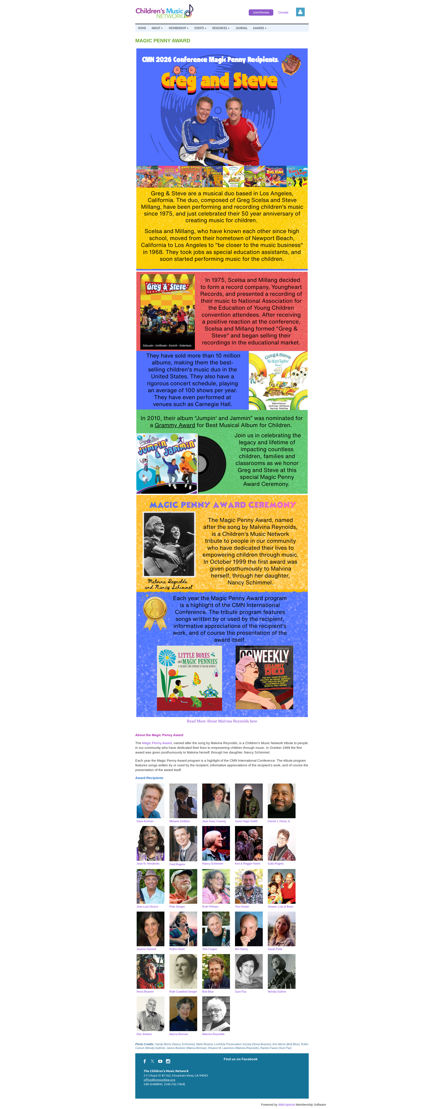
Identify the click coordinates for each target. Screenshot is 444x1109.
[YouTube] (160, 1061)
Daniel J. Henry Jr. (279, 821)
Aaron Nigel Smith (246, 821)
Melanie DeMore (179, 821)
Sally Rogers (276, 863)
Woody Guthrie (277, 991)
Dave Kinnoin (145, 821)
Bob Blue (208, 991)
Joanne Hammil (146, 949)
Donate (283, 12)
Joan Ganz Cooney (214, 821)
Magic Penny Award (157, 743)
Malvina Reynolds (213, 1034)
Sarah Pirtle (275, 949)
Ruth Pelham (210, 906)
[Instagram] (168, 1061)
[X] (152, 1061)
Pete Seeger (177, 906)
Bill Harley (241, 949)
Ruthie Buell (177, 949)
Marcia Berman (178, 1034)
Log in (300, 12)
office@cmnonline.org (159, 1079)
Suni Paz (240, 991)
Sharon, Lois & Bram (280, 906)
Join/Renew (261, 12)
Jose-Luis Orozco (147, 906)
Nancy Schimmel (212, 863)
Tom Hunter (242, 906)
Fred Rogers (177, 864)
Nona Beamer (145, 991)
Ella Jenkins (144, 1034)
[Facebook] (144, 1061)
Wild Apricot (286, 1104)
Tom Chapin (209, 949)
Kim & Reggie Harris (247, 863)
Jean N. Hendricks (148, 863)
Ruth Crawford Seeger (183, 991)
